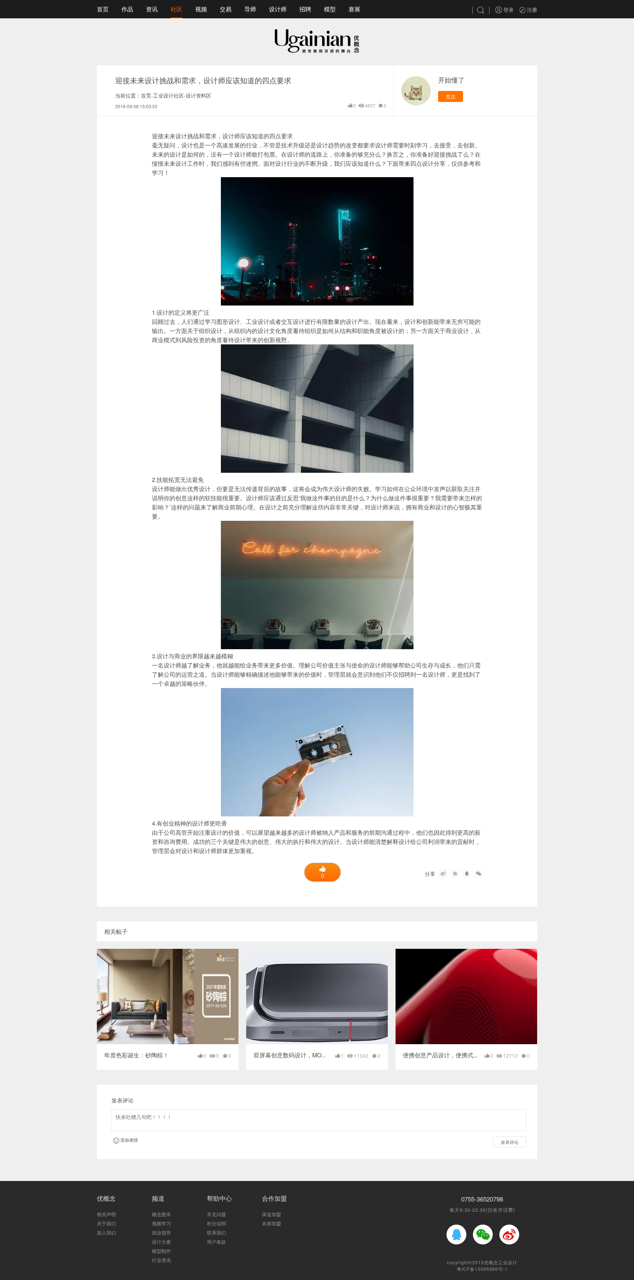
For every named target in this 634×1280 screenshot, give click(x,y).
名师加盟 (271, 1223)
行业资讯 (161, 1260)
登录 (508, 9)
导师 (250, 9)
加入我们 (106, 1232)
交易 (226, 9)
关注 (450, 96)
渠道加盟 (271, 1214)
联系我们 (216, 1232)
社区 (176, 9)
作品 (127, 9)
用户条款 (216, 1241)
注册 (531, 9)
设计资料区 (198, 95)
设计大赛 (161, 1241)
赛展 (354, 9)
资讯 (152, 9)
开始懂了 (451, 79)
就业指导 (161, 1232)
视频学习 (161, 1223)
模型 (330, 9)
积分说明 (216, 1223)
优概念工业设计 (500, 1262)
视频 (201, 9)
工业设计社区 (168, 95)
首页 (103, 9)
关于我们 (106, 1223)
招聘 (305, 9)
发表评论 (509, 1142)
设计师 (278, 9)
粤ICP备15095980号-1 (482, 1269)
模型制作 (161, 1250)
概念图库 (161, 1214)
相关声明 (106, 1214)
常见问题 (216, 1214)
